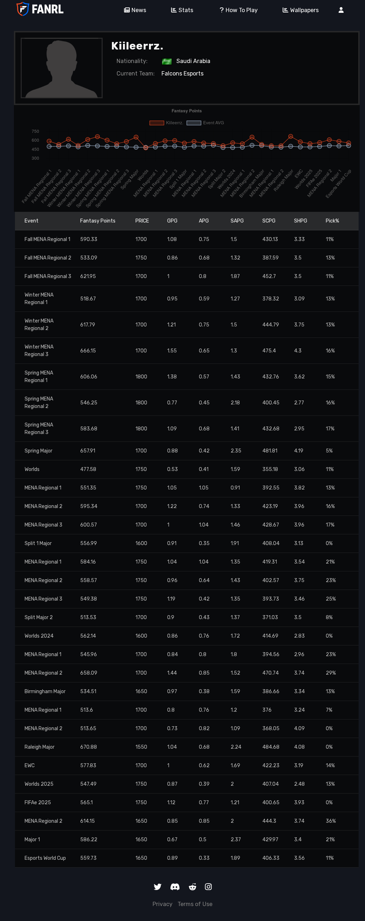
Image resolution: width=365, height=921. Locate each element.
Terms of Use (195, 904)
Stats (186, 10)
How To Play (242, 10)
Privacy (163, 904)
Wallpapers (304, 10)
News (139, 10)
